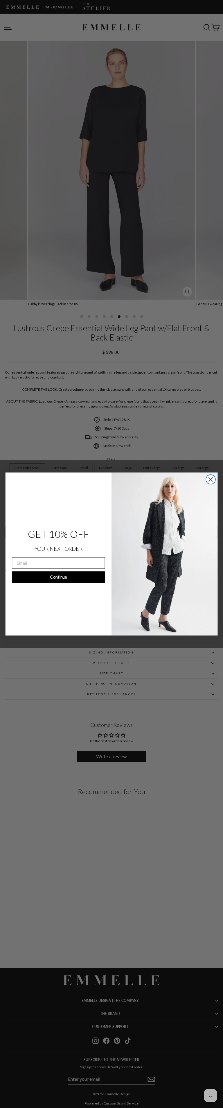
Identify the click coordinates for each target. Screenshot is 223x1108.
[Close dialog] (210, 479)
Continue (58, 577)
